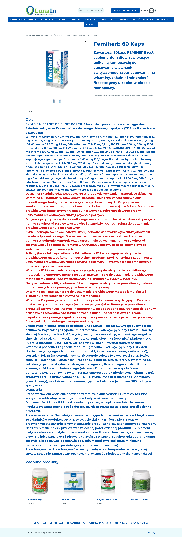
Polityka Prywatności (100, 523)
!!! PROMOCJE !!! (17, 19)
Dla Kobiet (103, 95)
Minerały (115, 95)
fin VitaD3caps (35, 500)
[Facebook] (149, 532)
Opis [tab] (30, 111)
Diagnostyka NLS (139, 523)
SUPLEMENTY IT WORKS (40, 19)
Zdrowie (150, 95)
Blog (36, 523)
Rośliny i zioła (136, 95)
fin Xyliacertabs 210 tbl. (107, 500)
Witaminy (144, 95)
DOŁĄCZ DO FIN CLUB (125, 10)
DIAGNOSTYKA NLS (118, 19)
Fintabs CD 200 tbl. (139, 500)
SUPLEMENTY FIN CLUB (53, 523)
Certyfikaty (121, 523)
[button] (86, 41)
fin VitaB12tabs (69, 500)
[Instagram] (154, 532)
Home (109, 95)
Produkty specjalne (124, 95)
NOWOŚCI (91, 25)
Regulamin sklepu (76, 523)
